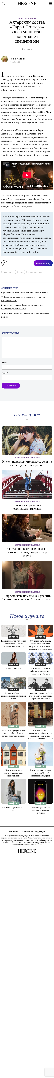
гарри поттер (9, 272)
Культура (22, 18)
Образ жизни (21, 458)
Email (5, 373)
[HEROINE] (27, 3)
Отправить (11, 385)
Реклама (13, 832)
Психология (33, 458)
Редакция (40, 832)
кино (21, 272)
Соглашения (26, 832)
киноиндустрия (35, 272)
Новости (32, 18)
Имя (4, 363)
